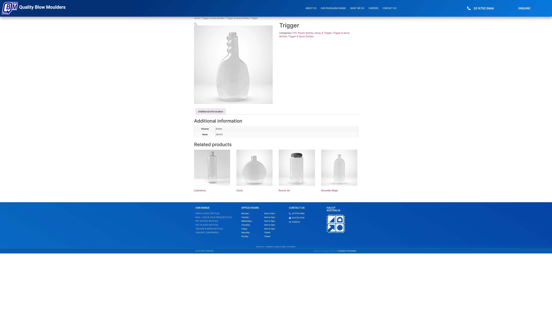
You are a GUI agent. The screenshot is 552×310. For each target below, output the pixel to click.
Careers (373, 8)
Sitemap (291, 247)
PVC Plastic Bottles (303, 32)
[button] (195, 23)
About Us (311, 8)
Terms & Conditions (276, 247)
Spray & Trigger (323, 32)
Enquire (524, 8)
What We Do (357, 8)
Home (197, 18)
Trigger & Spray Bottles (213, 18)
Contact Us (389, 8)
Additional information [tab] (210, 111)
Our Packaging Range (333, 8)
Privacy (260, 247)
